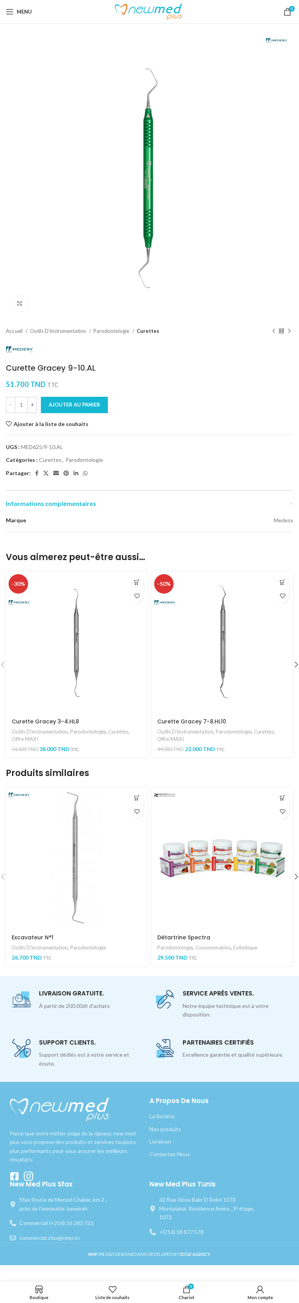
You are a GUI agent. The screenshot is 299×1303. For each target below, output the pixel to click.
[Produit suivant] (289, 331)
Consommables (213, 947)
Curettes (148, 331)
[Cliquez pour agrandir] (19, 303)
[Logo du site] (150, 11)
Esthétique (245, 947)
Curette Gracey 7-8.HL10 (191, 721)
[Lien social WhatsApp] (85, 473)
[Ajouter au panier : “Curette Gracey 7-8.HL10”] (282, 582)
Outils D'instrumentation (58, 331)
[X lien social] (46, 473)
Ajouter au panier (74, 404)
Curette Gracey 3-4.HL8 (45, 721)
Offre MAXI (25, 739)
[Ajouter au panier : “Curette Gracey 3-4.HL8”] (137, 582)
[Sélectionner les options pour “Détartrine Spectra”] (282, 798)
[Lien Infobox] (77, 1000)
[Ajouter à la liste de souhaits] (137, 596)
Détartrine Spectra (183, 937)
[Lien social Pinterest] (66, 473)
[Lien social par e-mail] (56, 473)
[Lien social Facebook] (37, 473)
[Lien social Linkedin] (76, 473)
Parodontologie (111, 331)
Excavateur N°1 (32, 937)
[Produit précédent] (274, 331)
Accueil (15, 331)
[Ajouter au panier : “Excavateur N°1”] (137, 798)
